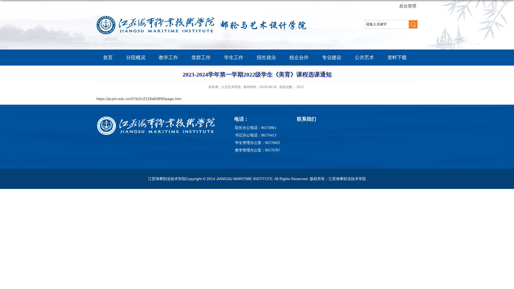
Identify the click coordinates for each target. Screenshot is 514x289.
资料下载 (397, 57)
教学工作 (168, 57)
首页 (108, 57)
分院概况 (135, 57)
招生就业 (266, 57)
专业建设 (331, 57)
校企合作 (299, 57)
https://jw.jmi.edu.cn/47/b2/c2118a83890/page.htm (139, 99)
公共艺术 (364, 57)
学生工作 (233, 57)
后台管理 (407, 6)
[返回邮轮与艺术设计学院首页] (203, 18)
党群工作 (201, 57)
